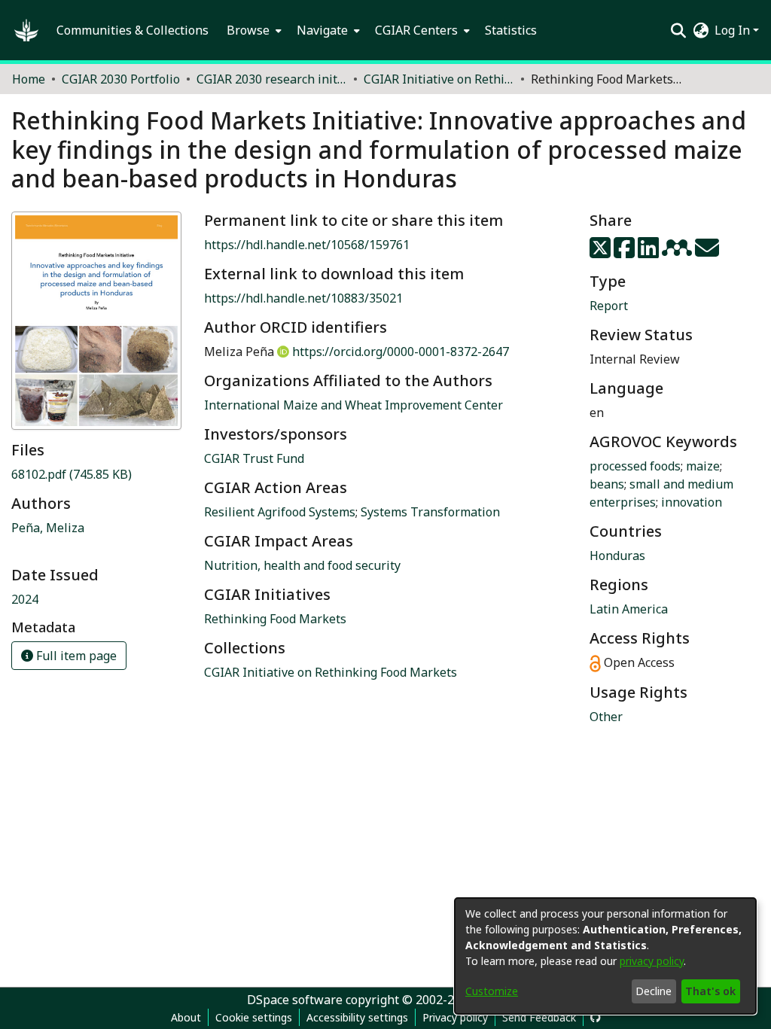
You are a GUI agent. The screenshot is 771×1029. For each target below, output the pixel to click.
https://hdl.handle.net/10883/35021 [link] (303, 298)
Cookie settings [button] (253, 1017)
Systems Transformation (430, 512)
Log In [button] (734, 30)
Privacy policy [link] (455, 1017)
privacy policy (652, 961)
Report (609, 305)
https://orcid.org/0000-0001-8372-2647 (400, 351)
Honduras (617, 555)
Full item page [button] (75, 655)
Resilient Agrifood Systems (279, 512)
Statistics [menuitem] (511, 30)
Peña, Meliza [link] (47, 527)
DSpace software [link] (295, 999)
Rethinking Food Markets (275, 618)
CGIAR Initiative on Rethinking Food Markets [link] (439, 79)
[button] (26, 30)
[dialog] (605, 956)
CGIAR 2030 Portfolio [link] (121, 79)
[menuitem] (253, 30)
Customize (491, 991)
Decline (653, 991)
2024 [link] (24, 599)
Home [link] (28, 79)
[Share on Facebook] (626, 252)
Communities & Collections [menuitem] (132, 30)
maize (703, 466)
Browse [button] (248, 30)
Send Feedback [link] (539, 1017)
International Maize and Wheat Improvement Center (353, 405)
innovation (691, 502)
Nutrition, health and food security (302, 565)
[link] (71, 474)
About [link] (186, 1017)
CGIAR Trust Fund (254, 458)
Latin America (629, 609)
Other (606, 716)
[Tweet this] (602, 252)
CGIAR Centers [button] (416, 30)
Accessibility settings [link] (357, 1017)
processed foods (635, 466)
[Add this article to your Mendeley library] (678, 252)
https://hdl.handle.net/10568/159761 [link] (307, 244)
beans (607, 484)
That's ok (710, 991)
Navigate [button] (322, 30)
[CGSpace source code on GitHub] (596, 1017)
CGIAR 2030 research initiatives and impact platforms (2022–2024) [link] (272, 79)
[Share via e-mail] (707, 252)
